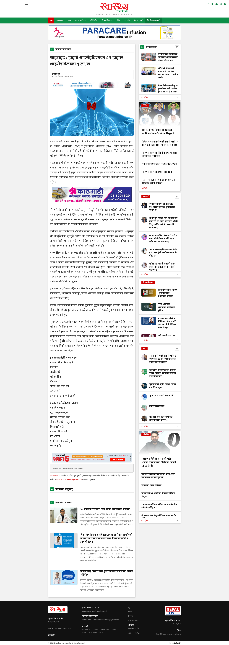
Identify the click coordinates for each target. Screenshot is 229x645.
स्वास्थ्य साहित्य (133, 620)
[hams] (92, 87)
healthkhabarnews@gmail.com (69, 479)
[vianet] (92, 462)
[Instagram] (221, 4)
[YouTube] (216, 4)
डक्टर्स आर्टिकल (80, 20)
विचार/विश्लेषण (107, 20)
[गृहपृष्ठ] (51, 20)
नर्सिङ (118, 20)
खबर (69, 20)
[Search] (225, 4)
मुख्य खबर (60, 20)
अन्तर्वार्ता (127, 20)
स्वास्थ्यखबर (54, 475)
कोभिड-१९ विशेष (133, 628)
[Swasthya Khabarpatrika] (114, 7)
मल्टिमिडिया (94, 20)
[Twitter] (212, 4)
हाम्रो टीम (51, 635)
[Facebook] (208, 4)
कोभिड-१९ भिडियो (134, 633)
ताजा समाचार (151, 47)
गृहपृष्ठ (130, 611)
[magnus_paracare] (114, 39)
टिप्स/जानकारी (154, 20)
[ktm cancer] (92, 205)
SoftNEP (177, 643)
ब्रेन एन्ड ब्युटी (138, 20)
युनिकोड (130, 616)
